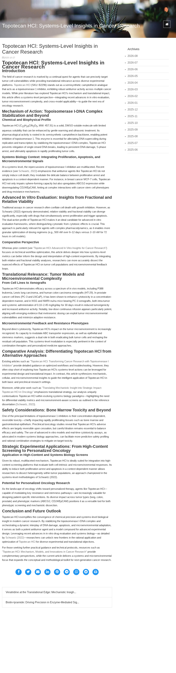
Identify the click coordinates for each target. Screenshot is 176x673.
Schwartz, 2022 (27, 171)
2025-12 (133, 109)
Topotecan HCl (22, 84)
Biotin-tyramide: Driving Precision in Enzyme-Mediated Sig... (42, 602)
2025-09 (133, 129)
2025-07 (133, 143)
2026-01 (133, 102)
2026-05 (133, 76)
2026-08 (133, 55)
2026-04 (133, 82)
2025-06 (133, 149)
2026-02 (133, 96)
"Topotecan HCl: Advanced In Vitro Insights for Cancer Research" (69, 247)
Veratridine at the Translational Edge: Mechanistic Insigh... (41, 592)
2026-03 (133, 89)
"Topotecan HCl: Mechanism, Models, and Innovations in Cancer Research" (44, 551)
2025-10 (133, 122)
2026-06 (133, 69)
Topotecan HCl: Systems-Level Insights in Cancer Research (71, 26)
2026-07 (133, 62)
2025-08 (133, 136)
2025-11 (133, 116)
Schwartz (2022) (15, 537)
